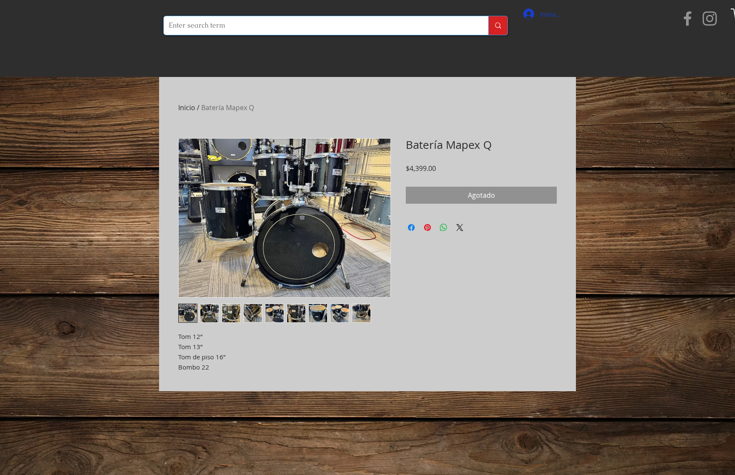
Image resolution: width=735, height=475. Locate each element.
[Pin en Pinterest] (427, 227)
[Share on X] (460, 227)
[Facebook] (687, 18)
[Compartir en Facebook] (411, 227)
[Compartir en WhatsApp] (444, 227)
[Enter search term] (497, 25)
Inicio (186, 107)
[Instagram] (709, 18)
